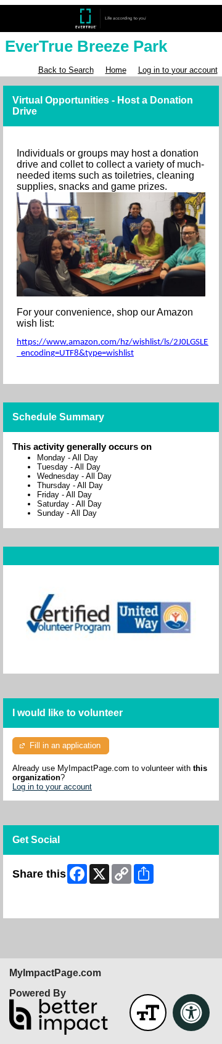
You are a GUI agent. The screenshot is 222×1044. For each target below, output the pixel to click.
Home (115, 70)
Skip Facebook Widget (52, 904)
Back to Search (66, 70)
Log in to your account (178, 70)
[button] (148, 1012)
